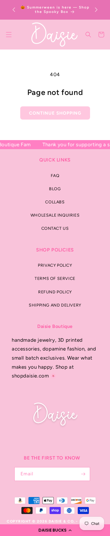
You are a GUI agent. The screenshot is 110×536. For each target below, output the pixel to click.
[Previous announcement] (13, 9)
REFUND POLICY (55, 292)
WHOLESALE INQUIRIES (55, 215)
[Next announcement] (96, 9)
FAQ (55, 175)
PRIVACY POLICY (55, 265)
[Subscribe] (83, 474)
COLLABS (55, 202)
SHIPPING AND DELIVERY (55, 305)
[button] (55, 530)
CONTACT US (55, 228)
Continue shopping (55, 113)
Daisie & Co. (62, 521)
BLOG (55, 188)
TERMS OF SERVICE (55, 278)
